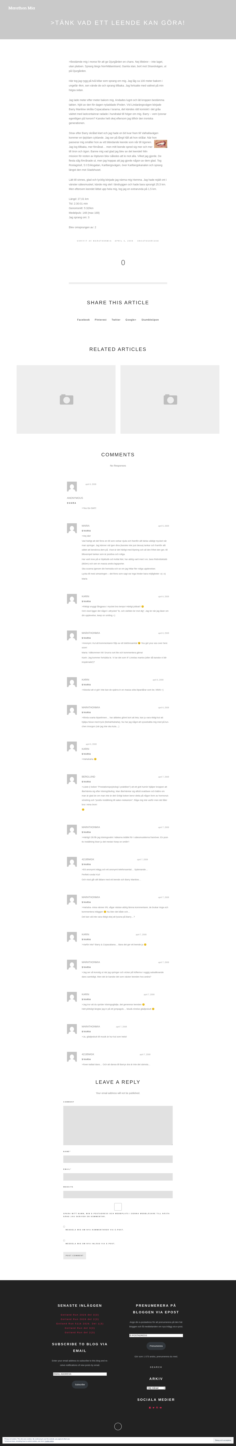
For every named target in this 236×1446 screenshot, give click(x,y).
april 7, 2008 (163, 777)
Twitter (116, 319)
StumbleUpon (150, 319)
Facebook (83, 319)
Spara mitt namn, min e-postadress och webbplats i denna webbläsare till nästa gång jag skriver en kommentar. (116, 1215)
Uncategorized (148, 241)
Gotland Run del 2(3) (80, 1332)
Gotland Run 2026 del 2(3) (80, 1319)
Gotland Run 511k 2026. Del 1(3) (80, 1323)
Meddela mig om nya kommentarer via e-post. (95, 1230)
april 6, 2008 (90, 484)
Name (67, 1151)
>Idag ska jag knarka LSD (169, 399)
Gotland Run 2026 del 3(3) (80, 1315)
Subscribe (80, 1384)
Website (68, 1187)
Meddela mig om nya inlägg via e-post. (90, 1244)
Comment (68, 1102)
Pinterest (101, 319)
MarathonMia (102, 241)
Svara (71, 503)
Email (67, 1169)
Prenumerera (156, 1346)
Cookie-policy (49, 1441)
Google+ (131, 319)
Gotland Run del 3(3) (80, 1328)
